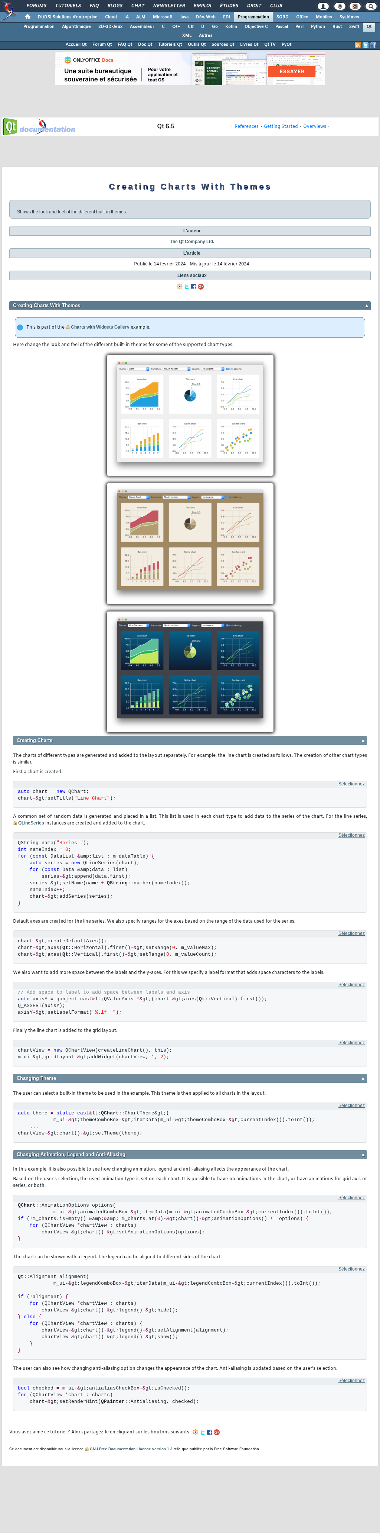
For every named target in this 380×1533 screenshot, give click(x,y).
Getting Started (281, 127)
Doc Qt (145, 44)
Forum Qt (102, 44)
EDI (226, 17)
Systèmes (349, 17)
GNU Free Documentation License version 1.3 (131, 1449)
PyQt (286, 44)
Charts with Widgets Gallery (100, 327)
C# (191, 26)
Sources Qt (223, 44)
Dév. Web (206, 17)
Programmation (253, 17)
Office (302, 17)
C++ (176, 26)
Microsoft (163, 17)
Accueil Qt (76, 44)
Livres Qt (249, 44)
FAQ (94, 6)
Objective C (256, 26)
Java (184, 17)
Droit (254, 6)
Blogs (115, 6)
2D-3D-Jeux (110, 26)
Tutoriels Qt (170, 44)
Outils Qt (197, 44)
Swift (354, 26)
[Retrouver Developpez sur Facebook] (373, 45)
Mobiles (324, 17)
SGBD (282, 17)
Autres (206, 35)
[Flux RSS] (358, 45)
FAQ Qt (125, 44)
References (247, 127)
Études (229, 6)
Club (275, 6)
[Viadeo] (180, 287)
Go (215, 26)
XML (186, 35)
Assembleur (142, 26)
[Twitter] (187, 287)
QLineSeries (31, 823)
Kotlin (231, 26)
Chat (137, 6)
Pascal (281, 26)
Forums (36, 6)
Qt (369, 26)
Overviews (314, 127)
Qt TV (270, 44)
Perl (299, 26)
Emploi (202, 6)
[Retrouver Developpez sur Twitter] (365, 45)
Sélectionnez (351, 784)
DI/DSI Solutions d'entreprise (68, 17)
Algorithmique (76, 26)
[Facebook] (194, 287)
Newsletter (168, 6)
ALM (140, 17)
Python (318, 26)
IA (126, 17)
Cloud (111, 17)
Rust (337, 26)
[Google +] (201, 287)
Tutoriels (67, 6)
